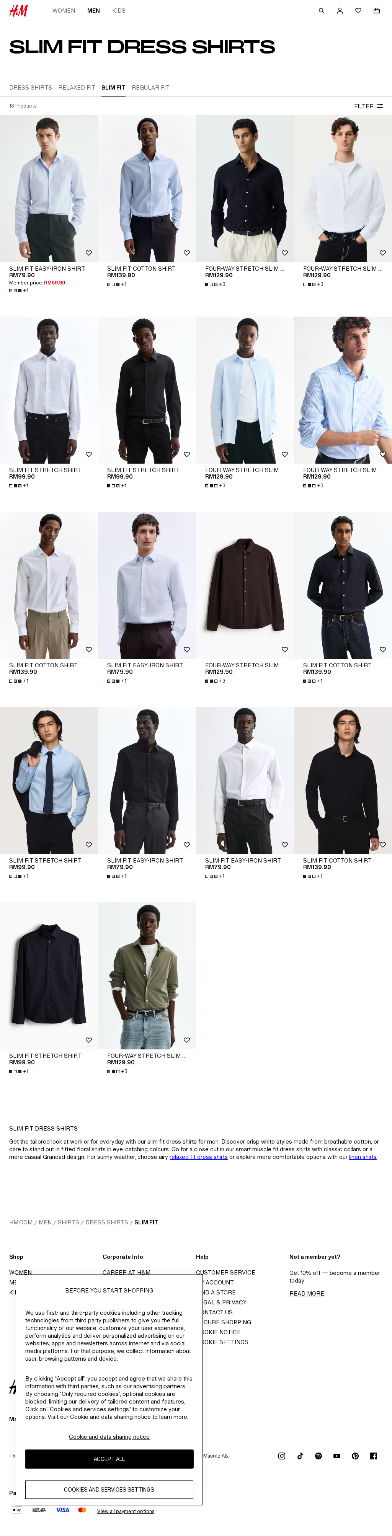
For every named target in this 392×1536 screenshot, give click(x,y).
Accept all (109, 1459)
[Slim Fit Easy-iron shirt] (49, 188)
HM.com (21, 1222)
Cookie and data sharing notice (109, 1436)
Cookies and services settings (109, 1489)
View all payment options (125, 1511)
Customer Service (225, 1272)
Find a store (216, 1292)
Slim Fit (146, 1222)
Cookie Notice (218, 1332)
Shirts (68, 1222)
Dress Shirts (106, 1222)
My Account (215, 1282)
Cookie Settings (222, 1342)
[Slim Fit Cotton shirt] (147, 188)
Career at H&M (126, 1272)
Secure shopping (223, 1322)
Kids (119, 10)
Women (63, 10)
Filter (364, 106)
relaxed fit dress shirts (199, 1157)
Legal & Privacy (221, 1302)
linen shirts (363, 1157)
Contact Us (214, 1312)
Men (93, 10)
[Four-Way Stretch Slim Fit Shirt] (245, 188)
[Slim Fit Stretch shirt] (49, 390)
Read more (306, 1293)
